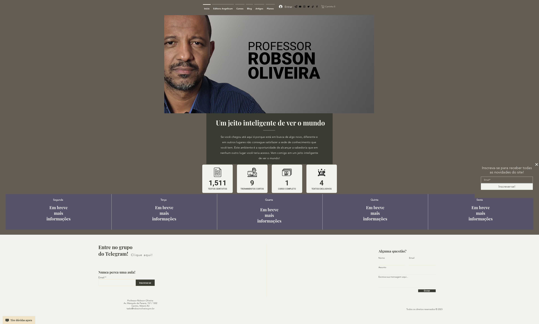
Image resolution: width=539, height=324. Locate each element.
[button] (536, 164)
